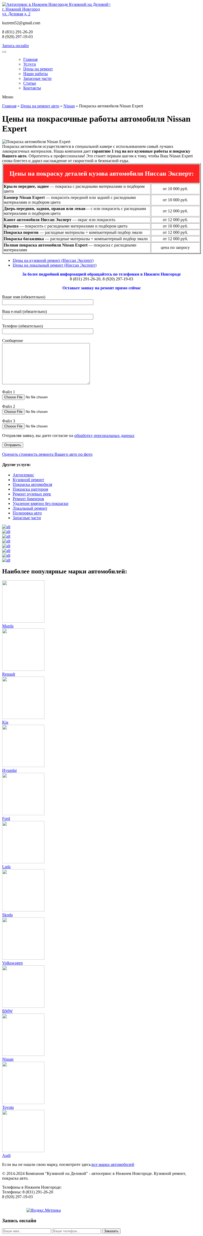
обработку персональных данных (104, 435)
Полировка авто (27, 513)
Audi (6, 1155)
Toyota (8, 1107)
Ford (6, 818)
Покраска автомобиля (32, 484)
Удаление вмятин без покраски (40, 503)
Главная (30, 59)
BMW (7, 1011)
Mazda (7, 626)
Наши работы (35, 73)
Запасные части (37, 78)
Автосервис (23, 475)
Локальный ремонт (30, 508)
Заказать (111, 1231)
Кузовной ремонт (28, 479)
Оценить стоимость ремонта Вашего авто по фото (47, 454)
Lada (6, 866)
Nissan (69, 106)
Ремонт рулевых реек (32, 494)
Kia (5, 722)
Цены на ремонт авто (40, 106)
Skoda (7, 915)
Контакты (32, 88)
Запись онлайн (15, 45)
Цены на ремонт (38, 69)
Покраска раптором (30, 489)
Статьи (29, 83)
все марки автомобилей (113, 1164)
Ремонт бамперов (28, 498)
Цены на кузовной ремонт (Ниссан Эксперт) (53, 260)
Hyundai (9, 770)
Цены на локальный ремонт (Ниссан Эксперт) (54, 265)
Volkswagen (12, 963)
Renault (8, 674)
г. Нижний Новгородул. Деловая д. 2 (21, 11)
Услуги (29, 64)
